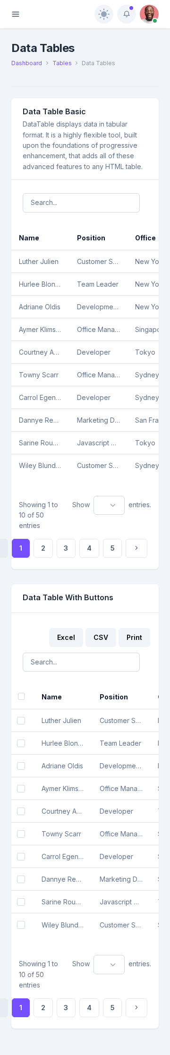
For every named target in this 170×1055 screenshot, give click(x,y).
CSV (101, 637)
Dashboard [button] (26, 63)
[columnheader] (40, 238)
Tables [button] (62, 63)
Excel (66, 637)
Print (134, 637)
